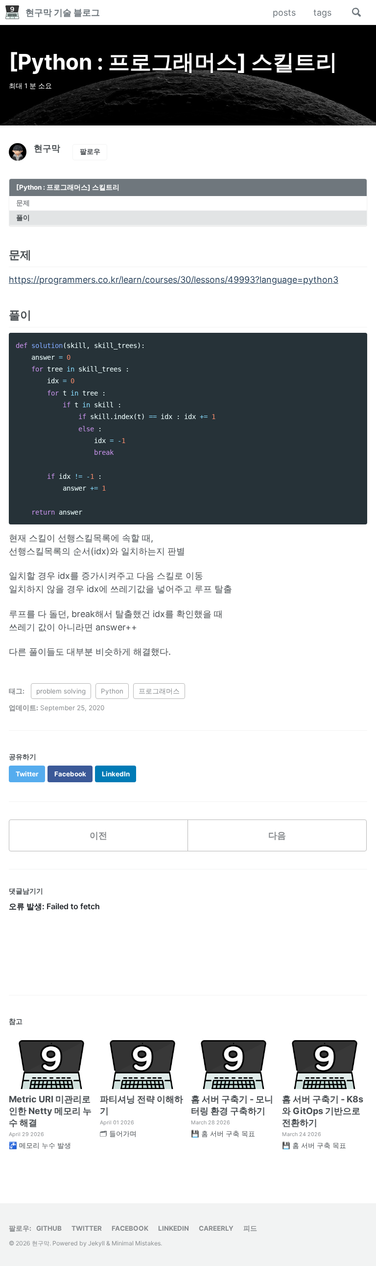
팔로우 (90, 151)
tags (322, 12)
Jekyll (96, 1243)
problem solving (61, 691)
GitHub (49, 1228)
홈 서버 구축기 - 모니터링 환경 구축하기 (232, 1105)
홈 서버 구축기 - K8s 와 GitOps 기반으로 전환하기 (322, 1111)
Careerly (216, 1228)
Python (112, 691)
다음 (277, 835)
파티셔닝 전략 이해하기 (141, 1105)
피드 (250, 1228)
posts (284, 12)
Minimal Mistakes (136, 1243)
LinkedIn (173, 1228)
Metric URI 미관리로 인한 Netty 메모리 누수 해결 (50, 1111)
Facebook (130, 1228)
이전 (98, 835)
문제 (23, 203)
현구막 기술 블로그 (62, 12)
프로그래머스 (159, 691)
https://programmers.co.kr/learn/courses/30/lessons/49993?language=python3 (173, 279)
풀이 (23, 218)
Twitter (86, 1228)
